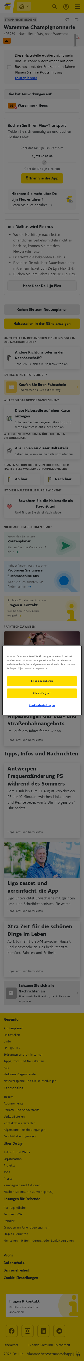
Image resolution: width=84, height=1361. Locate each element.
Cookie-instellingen (42, 705)
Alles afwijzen (42, 693)
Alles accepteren (42, 681)
